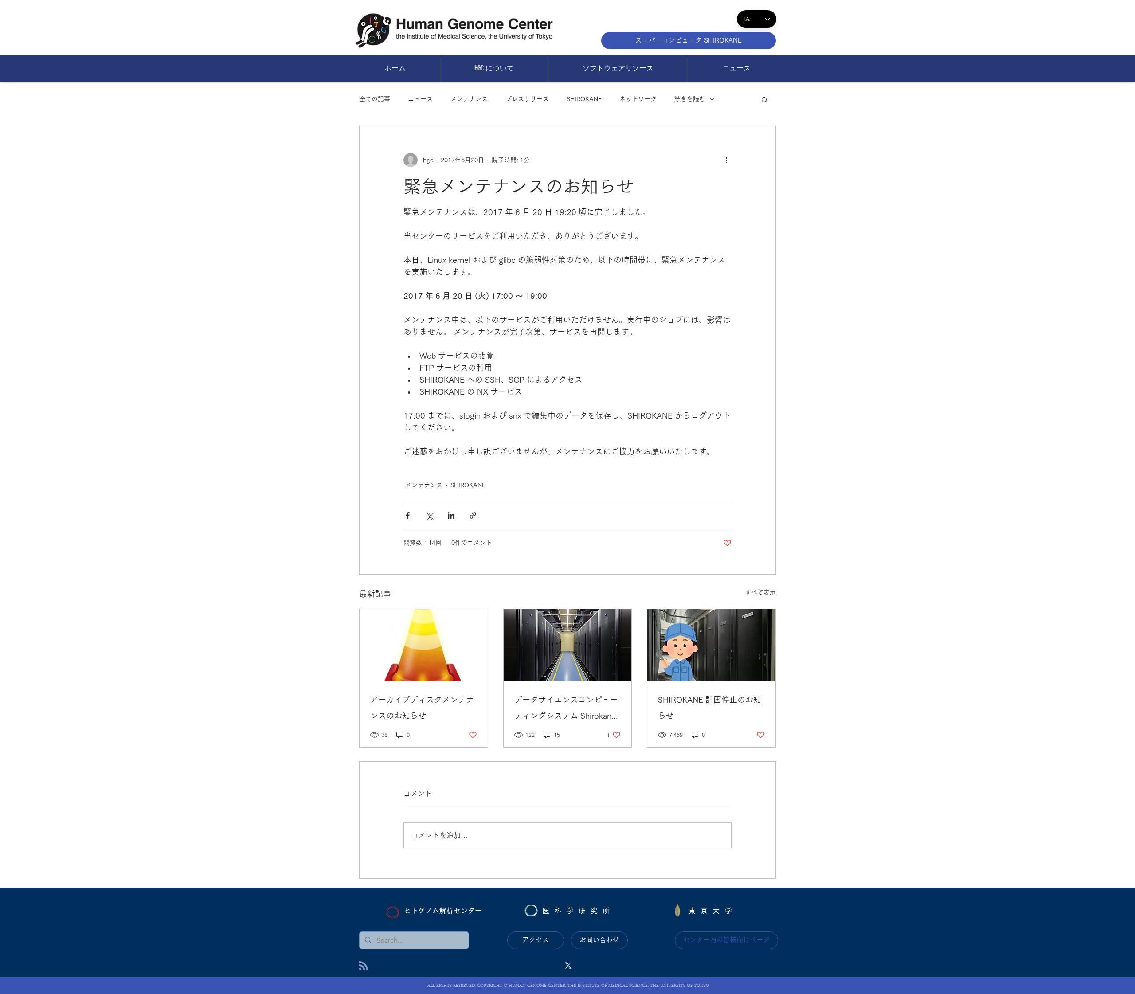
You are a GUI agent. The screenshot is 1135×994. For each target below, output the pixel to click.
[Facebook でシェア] (407, 515)
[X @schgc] (568, 965)
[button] (764, 99)
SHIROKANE (584, 99)
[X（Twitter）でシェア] (429, 515)
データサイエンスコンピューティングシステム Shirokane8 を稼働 (567, 710)
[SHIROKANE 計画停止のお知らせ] (711, 645)
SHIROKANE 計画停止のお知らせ (709, 708)
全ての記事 (374, 99)
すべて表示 (760, 592)
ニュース (420, 99)
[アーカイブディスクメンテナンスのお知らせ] (424, 645)
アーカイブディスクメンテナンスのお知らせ (422, 708)
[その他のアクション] (726, 160)
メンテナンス (469, 99)
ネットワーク (638, 99)
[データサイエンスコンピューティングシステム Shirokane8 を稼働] (568, 645)
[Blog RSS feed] (363, 966)
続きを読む (689, 99)
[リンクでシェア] (473, 515)
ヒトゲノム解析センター (443, 910)
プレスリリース (527, 99)
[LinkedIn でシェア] (451, 515)
